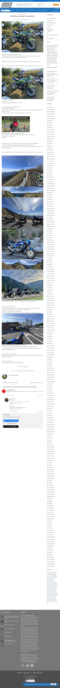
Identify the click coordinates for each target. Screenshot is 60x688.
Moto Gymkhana (50, 22)
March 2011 (49, 444)
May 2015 (49, 338)
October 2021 (49, 188)
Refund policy (57, 0)
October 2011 (49, 428)
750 (55, 572)
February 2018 (50, 269)
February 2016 (50, 318)
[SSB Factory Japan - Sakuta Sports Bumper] (7, 5)
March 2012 (49, 417)
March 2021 (49, 203)
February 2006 (50, 559)
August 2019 (49, 228)
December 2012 (50, 399)
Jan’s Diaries (49, 20)
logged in (10, 417)
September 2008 (50, 496)
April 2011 (49, 442)
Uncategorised (50, 38)
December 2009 (50, 473)
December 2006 (50, 536)
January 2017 (49, 298)
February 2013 (50, 395)
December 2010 (50, 451)
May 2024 (49, 127)
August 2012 (49, 406)
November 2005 (50, 566)
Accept (53, 684)
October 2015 (49, 327)
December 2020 (50, 208)
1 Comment (7, 618)
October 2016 (49, 302)
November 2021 (50, 185)
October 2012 (49, 401)
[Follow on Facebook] (55, 8)
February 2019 (50, 242)
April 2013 (49, 390)
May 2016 (49, 314)
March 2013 (49, 392)
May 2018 (49, 262)
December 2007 (50, 514)
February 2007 (50, 532)
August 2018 (49, 255)
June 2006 (49, 550)
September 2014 (50, 354)
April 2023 (49, 147)
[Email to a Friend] (22, 366)
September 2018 (50, 253)
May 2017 (49, 289)
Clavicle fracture (7, 632)
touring (54, 597)
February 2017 (50, 296)
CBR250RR (55, 576)
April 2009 (49, 482)
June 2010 (49, 464)
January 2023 (49, 154)
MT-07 (48, 589)
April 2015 (49, 341)
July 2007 (49, 521)
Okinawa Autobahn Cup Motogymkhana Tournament (10, 641)
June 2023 (49, 143)
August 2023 (49, 138)
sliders (56, 595)
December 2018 (50, 246)
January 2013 (49, 397)
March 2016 (49, 316)
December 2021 (50, 183)
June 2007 (49, 523)
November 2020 (50, 210)
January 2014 (49, 372)
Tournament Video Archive (52, 34)
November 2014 (50, 350)
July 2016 (49, 309)
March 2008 (49, 507)
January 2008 (49, 512)
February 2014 (50, 370)
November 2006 (50, 539)
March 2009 (49, 485)
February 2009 (50, 487)
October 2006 (49, 541)
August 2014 (49, 356)
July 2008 (49, 498)
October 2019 (49, 224)
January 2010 (49, 471)
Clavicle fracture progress (9, 624)
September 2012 (50, 404)
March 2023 (49, 149)
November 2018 (50, 248)
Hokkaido (48, 585)
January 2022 (49, 181)
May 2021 (49, 199)
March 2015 (49, 343)
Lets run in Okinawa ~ (8, 643)
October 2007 (49, 518)
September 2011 (50, 431)
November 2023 (50, 131)
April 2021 (49, 201)
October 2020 (49, 212)
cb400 (51, 576)
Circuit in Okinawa (8, 636)
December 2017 (50, 273)
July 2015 (49, 334)
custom (48, 580)
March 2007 (49, 530)
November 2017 (50, 275)
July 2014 (49, 359)
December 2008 (50, 491)
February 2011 (50, 446)
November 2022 (50, 158)
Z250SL (52, 601)
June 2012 (49, 410)
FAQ (52, 0)
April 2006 (49, 554)
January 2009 (49, 489)
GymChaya (49, 584)
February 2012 (50, 419)
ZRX (34, 65)
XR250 (54, 599)
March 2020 (49, 219)
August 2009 (49, 478)
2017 (51, 574)
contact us (54, 578)
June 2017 (49, 287)
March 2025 (49, 107)
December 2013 (50, 374)
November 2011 (50, 426)
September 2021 (50, 190)
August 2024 (49, 120)
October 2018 (49, 251)
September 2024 (50, 118)
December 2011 (50, 424)
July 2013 (49, 383)
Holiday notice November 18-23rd (11, 382)
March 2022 (49, 176)
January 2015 (49, 345)
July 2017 (49, 284)
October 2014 (49, 352)
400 (52, 572)
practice (52, 593)
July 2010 (49, 462)
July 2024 (49, 122)
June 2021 (49, 197)
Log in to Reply (40, 395)
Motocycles (49, 25)
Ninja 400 (49, 591)
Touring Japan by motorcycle (50, 30)
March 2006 (49, 557)
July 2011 (49, 435)
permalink (32, 370)
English (3, 10)
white (51, 599)
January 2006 (49, 561)
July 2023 (49, 140)
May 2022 (49, 172)
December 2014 (50, 347)
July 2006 (49, 548)
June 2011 (49, 437)
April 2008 (49, 505)
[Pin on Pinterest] (25, 366)
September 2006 (50, 543)
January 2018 (49, 271)
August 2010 (49, 460)
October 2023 (49, 134)
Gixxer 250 (49, 582)
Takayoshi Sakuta (27, 19)
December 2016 (50, 300)
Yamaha (48, 601)
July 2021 (49, 194)
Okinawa (48, 593)
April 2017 (49, 291)
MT (52, 587)
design (52, 580)
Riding (48, 27)
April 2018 (49, 264)
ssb (47, 597)
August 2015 (49, 332)
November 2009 (50, 476)
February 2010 (50, 469)
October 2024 (49, 116)
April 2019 (49, 237)
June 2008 (49, 500)
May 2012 (49, 413)
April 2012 (49, 415)
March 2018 (49, 266)
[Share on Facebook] (18, 366)
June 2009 (49, 480)
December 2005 (50, 563)
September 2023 (50, 136)
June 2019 (49, 233)
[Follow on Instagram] (56, 8)
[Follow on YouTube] (58, 8)
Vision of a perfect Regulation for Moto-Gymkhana (52, 80)
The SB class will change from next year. (11, 621)
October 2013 (49, 379)
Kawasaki (48, 587)
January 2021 (49, 206)
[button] (49, 5)
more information (46, 684)
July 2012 (49, 408)
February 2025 (50, 109)
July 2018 (49, 257)
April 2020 (49, 217)
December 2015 (50, 323)
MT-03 (55, 587)
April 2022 (49, 174)
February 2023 (50, 152)
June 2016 (49, 311)
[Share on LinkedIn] (27, 366)
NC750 (55, 589)
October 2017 (49, 278)
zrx (47, 602)
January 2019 (49, 244)
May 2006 (49, 552)
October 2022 (49, 161)
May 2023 (49, 145)
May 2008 (49, 503)
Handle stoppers (55, 584)
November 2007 (50, 516)
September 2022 (50, 163)
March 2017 (49, 293)
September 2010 (50, 458)
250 (48, 572)
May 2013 (49, 388)
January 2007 (49, 534)
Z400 (56, 601)
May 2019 (49, 235)
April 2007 (49, 527)
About (50, 0)
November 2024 (50, 113)
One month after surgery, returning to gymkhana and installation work (52, 74)
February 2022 (50, 179)
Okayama (53, 591)
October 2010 (49, 455)
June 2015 (49, 336)
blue (48, 576)
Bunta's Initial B (22, 14)
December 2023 (50, 129)
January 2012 (49, 422)
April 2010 (49, 467)
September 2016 (50, 305)
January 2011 (49, 449)
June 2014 (49, 361)
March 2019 (49, 239)
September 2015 (50, 329)
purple (56, 593)
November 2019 (50, 221)
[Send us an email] (28, 666)
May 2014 (49, 363)
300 (50, 572)
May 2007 (49, 525)
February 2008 (50, 509)
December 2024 (50, 111)
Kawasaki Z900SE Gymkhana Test (50, 87)
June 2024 (49, 125)
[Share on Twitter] (20, 366)
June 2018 (49, 260)
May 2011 (49, 440)
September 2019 (50, 226)
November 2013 (50, 377)
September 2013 (50, 381)
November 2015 (50, 325)
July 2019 (49, 230)
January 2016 (49, 320)
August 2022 (49, 165)
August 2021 (49, 192)
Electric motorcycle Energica (35, 382)
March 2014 (49, 368)
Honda (52, 585)
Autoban (54, 574)
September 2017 (50, 280)
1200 (48, 574)
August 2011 (49, 433)
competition (49, 578)
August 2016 (49, 307)
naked (52, 589)
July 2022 (49, 167)
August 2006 (49, 545)
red (47, 595)
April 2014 (49, 365)
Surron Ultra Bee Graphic (9, 628)
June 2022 (49, 170)
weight (48, 599)
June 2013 (49, 386)
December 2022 (50, 156)
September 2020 (50, 215)
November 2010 (50, 453)
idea (55, 585)
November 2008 (50, 494)
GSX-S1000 (54, 582)
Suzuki (50, 597)
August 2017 (49, 282)
